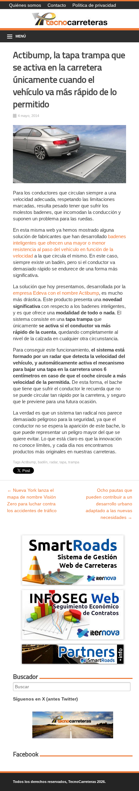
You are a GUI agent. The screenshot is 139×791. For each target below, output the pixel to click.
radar (53, 462)
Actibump (28, 462)
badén (43, 462)
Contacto (57, 5)
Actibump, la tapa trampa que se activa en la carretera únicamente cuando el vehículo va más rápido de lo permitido (69, 79)
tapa (62, 462)
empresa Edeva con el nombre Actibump (56, 293)
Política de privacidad (94, 5)
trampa (73, 462)
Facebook (25, 754)
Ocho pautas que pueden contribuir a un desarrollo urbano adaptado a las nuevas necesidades (109, 504)
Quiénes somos (25, 5)
